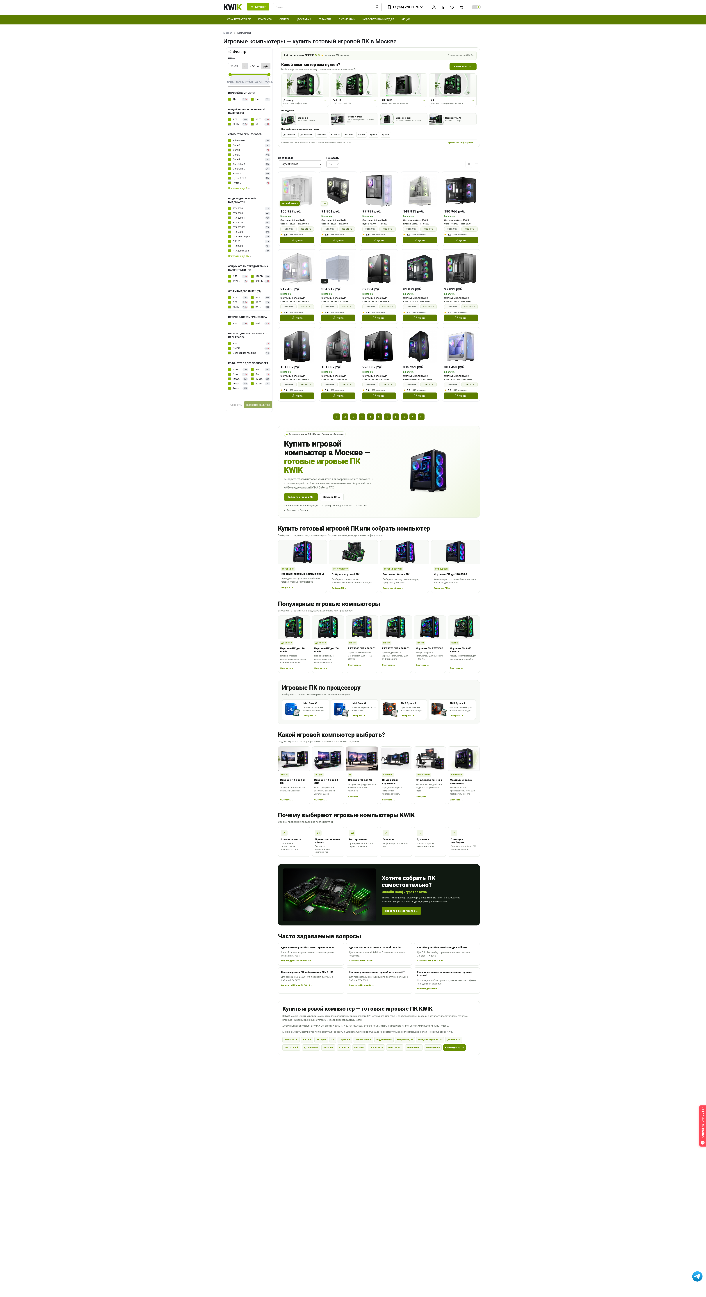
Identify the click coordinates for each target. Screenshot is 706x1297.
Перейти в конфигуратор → (401, 910)
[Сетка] (469, 164)
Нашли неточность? (702, 1123)
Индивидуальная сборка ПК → (297, 960)
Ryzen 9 (385, 134)
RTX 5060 (322, 134)
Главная (227, 33)
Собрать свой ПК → (463, 66)
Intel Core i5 (376, 1047)
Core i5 (361, 134)
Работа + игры (363, 1039)
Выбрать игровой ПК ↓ (301, 497)
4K (332, 1039)
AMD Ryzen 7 (413, 1047)
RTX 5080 (349, 134)
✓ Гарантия (361, 505)
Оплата (284, 19)
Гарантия (325, 19)
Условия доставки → (428, 988)
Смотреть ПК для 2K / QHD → (297, 985)
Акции (405, 19)
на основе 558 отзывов (337, 55)
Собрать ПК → (331, 497)
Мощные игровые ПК (430, 1039)
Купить (299, 240)
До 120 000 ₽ (289, 134)
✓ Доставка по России (296, 510)
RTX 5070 (335, 134)
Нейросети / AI (405, 1039)
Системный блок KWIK (292, 220)
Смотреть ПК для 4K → (361, 985)
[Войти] (433, 7)
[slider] (230, 74)
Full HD (307, 1039)
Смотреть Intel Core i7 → (362, 960)
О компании (347, 19)
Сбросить (236, 404)
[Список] (476, 164)
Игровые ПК (291, 1039)
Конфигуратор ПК (454, 1047)
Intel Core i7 (394, 1047)
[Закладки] (452, 7)
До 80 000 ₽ (453, 1039)
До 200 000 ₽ (306, 134)
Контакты (265, 19)
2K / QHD (321, 1039)
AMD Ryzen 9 (433, 1047)
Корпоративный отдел (378, 19)
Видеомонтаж (384, 1039)
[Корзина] (461, 7)
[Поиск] (377, 7)
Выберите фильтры (258, 404)
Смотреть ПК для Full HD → (432, 960)
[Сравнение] (443, 7)
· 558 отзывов (296, 234)
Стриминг (345, 1039)
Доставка (304, 19)
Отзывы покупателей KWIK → (461, 55)
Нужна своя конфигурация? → (462, 143)
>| (421, 416)
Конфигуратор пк (239, 19)
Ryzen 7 (373, 134)
